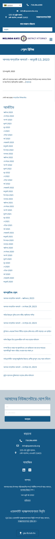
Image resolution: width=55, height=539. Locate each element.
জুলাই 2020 (7, 259)
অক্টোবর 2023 (8, 112)
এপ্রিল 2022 (7, 180)
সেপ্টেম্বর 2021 (8, 206)
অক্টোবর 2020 (8, 248)
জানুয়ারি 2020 (8, 281)
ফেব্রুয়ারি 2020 (8, 278)
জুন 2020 (6, 263)
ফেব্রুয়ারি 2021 (8, 233)
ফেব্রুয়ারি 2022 (8, 187)
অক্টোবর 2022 (8, 157)
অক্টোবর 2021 (8, 202)
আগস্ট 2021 (7, 210)
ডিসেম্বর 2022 (8, 150)
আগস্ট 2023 (7, 120)
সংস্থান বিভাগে (25, 489)
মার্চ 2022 (6, 184)
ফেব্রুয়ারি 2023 (8, 142)
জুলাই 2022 (7, 169)
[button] (12, 5)
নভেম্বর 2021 (8, 199)
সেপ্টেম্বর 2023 (8, 116)
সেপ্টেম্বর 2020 (8, 251)
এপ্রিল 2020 (7, 270)
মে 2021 (6, 221)
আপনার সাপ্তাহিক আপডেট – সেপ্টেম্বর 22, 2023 (20, 323)
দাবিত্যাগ (27, 500)
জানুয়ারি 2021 (8, 236)
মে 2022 (6, 176)
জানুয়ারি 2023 (8, 146)
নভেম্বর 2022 (8, 153)
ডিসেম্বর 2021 (8, 195)
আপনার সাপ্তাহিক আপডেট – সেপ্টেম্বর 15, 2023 (20, 367)
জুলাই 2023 (7, 123)
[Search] (50, 29)
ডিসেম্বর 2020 (8, 240)
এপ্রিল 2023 (7, 135)
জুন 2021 (6, 217)
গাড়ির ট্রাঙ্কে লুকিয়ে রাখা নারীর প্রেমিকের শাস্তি (18, 314)
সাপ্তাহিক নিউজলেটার (19, 97)
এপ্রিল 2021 (7, 225)
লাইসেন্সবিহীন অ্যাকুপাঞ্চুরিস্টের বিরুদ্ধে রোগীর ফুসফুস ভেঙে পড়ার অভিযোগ (26, 359)
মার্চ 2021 (6, 229)
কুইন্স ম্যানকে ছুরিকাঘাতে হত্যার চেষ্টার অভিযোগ (18, 375)
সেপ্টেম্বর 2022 (8, 161)
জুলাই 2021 (7, 214)
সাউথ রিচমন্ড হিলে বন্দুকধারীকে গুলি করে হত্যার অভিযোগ (21, 339)
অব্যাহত (28, 82)
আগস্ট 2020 (7, 255)
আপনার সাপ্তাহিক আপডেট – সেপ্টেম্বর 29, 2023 (20, 306)
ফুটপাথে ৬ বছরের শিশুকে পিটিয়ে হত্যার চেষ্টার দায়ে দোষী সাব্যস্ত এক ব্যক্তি (27, 331)
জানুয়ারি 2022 (8, 191)
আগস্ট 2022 (7, 165)
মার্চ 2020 (6, 274)
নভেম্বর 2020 (8, 244)
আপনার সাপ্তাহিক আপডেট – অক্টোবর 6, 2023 (18, 298)
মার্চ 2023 (6, 138)
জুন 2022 (6, 172)
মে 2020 (6, 266)
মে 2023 (6, 131)
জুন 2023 (6, 127)
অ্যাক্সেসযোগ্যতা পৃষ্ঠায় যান (27, 521)
